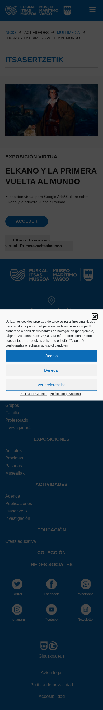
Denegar (51, 370)
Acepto (51, 355)
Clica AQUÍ (41, 336)
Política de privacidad (65, 394)
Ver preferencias (52, 385)
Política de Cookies (33, 394)
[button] (94, 316)
